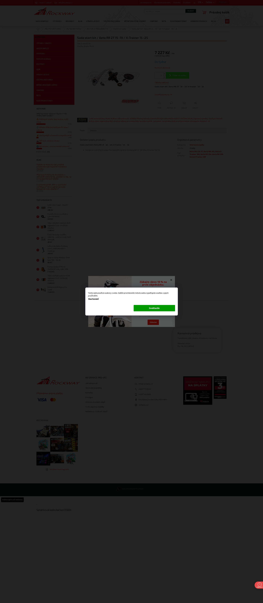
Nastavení (93, 299)
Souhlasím (154, 308)
